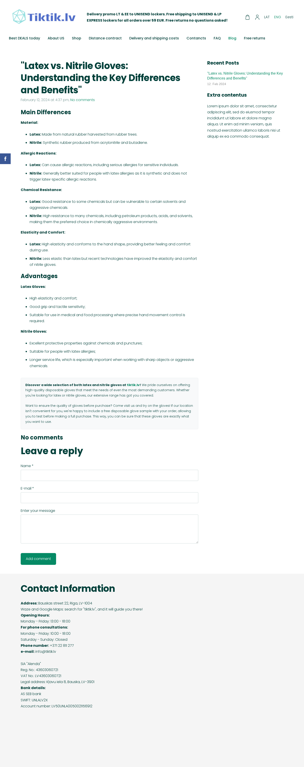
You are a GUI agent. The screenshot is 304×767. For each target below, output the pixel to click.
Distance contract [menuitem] (105, 38)
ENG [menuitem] (277, 17)
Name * (27, 465)
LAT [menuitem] (267, 17)
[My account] (257, 17)
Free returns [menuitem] (254, 38)
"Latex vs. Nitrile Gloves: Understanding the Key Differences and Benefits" (245, 75)
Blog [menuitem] (232, 38)
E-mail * (27, 488)
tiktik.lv (133, 385)
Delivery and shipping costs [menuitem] (154, 38)
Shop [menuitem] (76, 38)
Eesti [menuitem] (289, 17)
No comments (82, 99)
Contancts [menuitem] (196, 38)
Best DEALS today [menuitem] (24, 38)
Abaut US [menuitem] (56, 38)
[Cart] (247, 17)
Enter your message (38, 510)
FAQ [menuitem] (217, 38)
